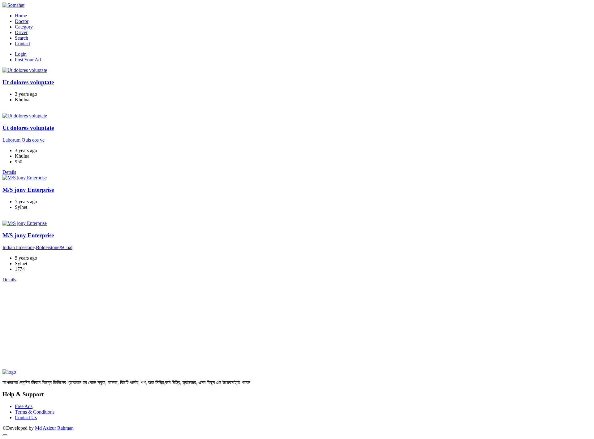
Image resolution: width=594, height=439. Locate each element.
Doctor (21, 21)
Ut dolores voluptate (28, 82)
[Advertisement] (188, 326)
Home (21, 15)
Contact (22, 43)
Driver (21, 32)
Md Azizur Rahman (54, 428)
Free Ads (23, 406)
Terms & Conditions (34, 412)
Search (21, 38)
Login (21, 54)
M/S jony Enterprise (28, 190)
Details (9, 110)
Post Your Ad (28, 59)
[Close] (4, 435)
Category (24, 26)
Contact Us (26, 417)
